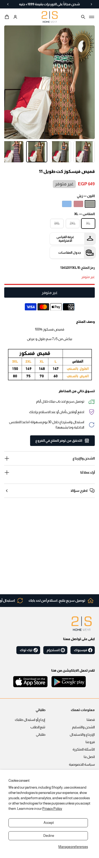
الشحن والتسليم (83, 727)
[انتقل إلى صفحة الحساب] (15, 17)
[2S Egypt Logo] (81, 624)
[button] (7, 17)
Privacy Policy (52, 809)
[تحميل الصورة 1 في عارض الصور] (84, 151)
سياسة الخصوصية (82, 764)
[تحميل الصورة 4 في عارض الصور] (12, 151)
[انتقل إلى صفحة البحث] (83, 17)
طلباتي (40, 734)
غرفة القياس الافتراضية (65, 239)
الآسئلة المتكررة (84, 749)
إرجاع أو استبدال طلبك (30, 720)
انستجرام (53, 650)
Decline (48, 836)
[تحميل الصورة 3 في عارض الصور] (36, 151)
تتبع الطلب (37, 727)
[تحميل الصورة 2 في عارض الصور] (60, 151)
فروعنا (90, 742)
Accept (49, 823)
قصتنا (91, 720)
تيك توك (26, 650)
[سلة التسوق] (7, 17)
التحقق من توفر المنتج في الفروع (58, 441)
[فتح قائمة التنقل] (91, 17)
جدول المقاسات (69, 252)
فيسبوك (80, 650)
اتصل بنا (89, 757)
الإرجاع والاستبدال (82, 734)
